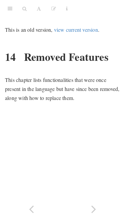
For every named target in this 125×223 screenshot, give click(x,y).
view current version (76, 29)
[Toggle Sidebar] (10, 8)
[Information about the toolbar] (67, 8)
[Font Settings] (39, 8)
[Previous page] (31, 208)
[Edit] (53, 8)
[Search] (24, 8)
